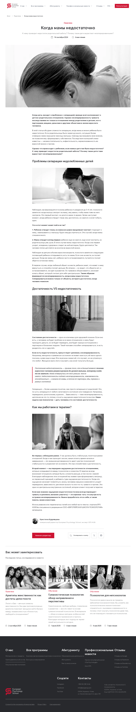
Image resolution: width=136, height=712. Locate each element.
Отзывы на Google (120, 656)
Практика (17, 16)
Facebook (60, 688)
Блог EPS (88, 666)
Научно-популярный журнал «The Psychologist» (95, 661)
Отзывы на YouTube (121, 667)
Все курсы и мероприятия (35, 660)
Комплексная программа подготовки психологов (43, 656)
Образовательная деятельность (73, 656)
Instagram (60, 684)
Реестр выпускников (69, 663)
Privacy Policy (42, 704)
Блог (9, 16)
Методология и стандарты (14, 656)
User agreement (55, 704)
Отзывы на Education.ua (122, 663)
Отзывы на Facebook (121, 660)
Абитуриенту (66, 660)
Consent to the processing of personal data (19, 704)
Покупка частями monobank (15, 665)
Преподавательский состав (15, 660)
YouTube (60, 691)
